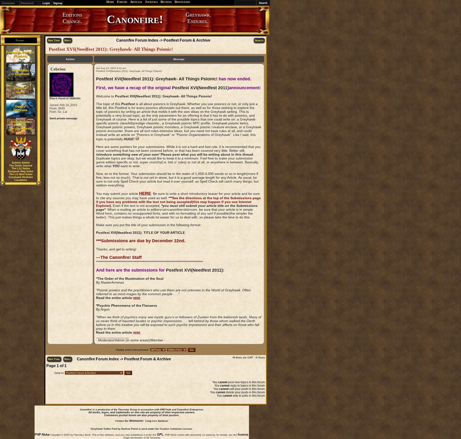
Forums (122, 2)
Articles (136, 2)
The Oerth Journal (20, 165)
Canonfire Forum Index (137, 40)
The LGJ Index (21, 168)
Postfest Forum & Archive (187, 40)
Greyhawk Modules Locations (21, 178)
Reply (67, 40)
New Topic (54, 40)
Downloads (182, 2)
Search (259, 40)
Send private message (63, 118)
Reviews (166, 2)
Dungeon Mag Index (20, 171)
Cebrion (58, 69)
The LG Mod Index (20, 174)
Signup (57, 3)
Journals (151, 2)
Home (110, 2)
